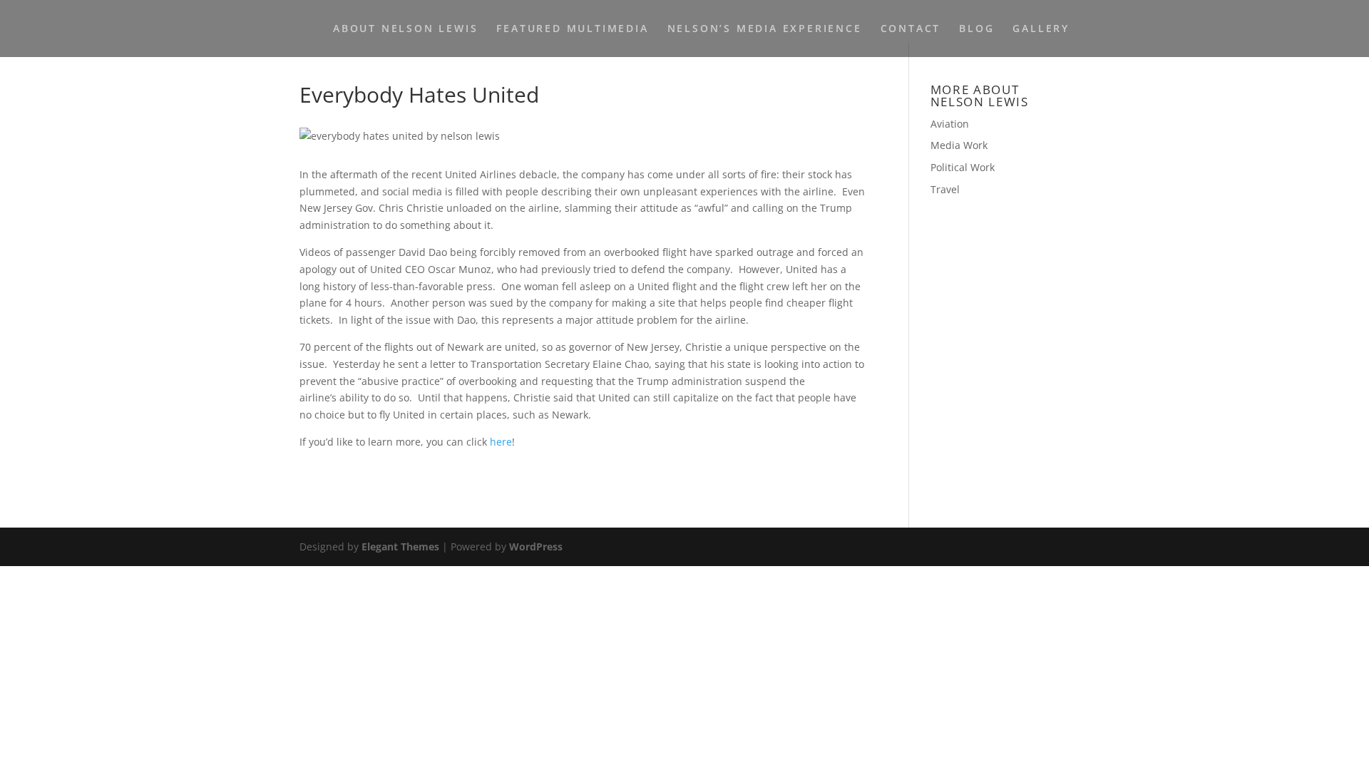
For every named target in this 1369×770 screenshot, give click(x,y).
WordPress (536, 546)
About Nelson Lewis (405, 29)
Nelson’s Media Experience (764, 29)
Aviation (949, 123)
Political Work (962, 167)
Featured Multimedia (572, 29)
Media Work (959, 145)
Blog (976, 29)
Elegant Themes (400, 546)
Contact (911, 29)
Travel (945, 189)
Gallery (1041, 29)
